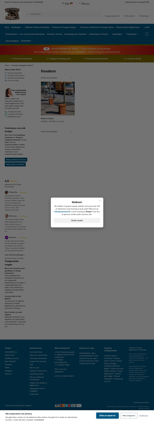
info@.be (62, 212)
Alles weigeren (128, 415)
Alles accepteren (107, 415)
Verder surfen (77, 220)
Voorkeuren (143, 415)
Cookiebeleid (39, 420)
